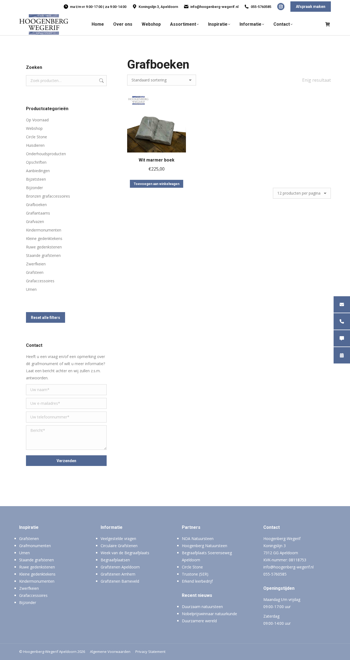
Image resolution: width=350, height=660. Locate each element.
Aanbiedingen (38, 170)
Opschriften (36, 162)
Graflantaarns (38, 213)
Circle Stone (36, 136)
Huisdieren (35, 145)
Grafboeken (36, 204)
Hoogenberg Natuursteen (204, 545)
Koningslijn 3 (274, 545)
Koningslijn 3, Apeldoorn (158, 7)
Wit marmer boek (156, 160)
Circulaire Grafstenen (119, 545)
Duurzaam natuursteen (202, 606)
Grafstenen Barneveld (120, 581)
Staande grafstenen (43, 255)
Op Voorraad (37, 119)
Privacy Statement (150, 651)
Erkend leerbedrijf (197, 581)
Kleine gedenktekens (44, 238)
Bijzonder (34, 187)
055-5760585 (261, 7)
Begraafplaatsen (115, 559)
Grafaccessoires (40, 280)
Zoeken (101, 80)
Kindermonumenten (43, 230)
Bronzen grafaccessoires (48, 196)
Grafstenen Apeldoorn (120, 567)
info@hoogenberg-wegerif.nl (214, 7)
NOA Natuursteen (198, 538)
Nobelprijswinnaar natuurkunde (209, 613)
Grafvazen (35, 221)
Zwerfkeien (36, 263)
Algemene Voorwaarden (110, 651)
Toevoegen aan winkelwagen (156, 184)
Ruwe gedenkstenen (44, 247)
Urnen (31, 289)
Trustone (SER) (195, 574)
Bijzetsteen (36, 179)
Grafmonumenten (35, 545)
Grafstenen (29, 538)
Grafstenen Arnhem (118, 574)
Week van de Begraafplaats (125, 552)
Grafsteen (34, 272)
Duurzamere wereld (199, 620)
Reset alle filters (45, 317)
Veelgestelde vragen (118, 538)
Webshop (34, 128)
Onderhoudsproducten (46, 153)
